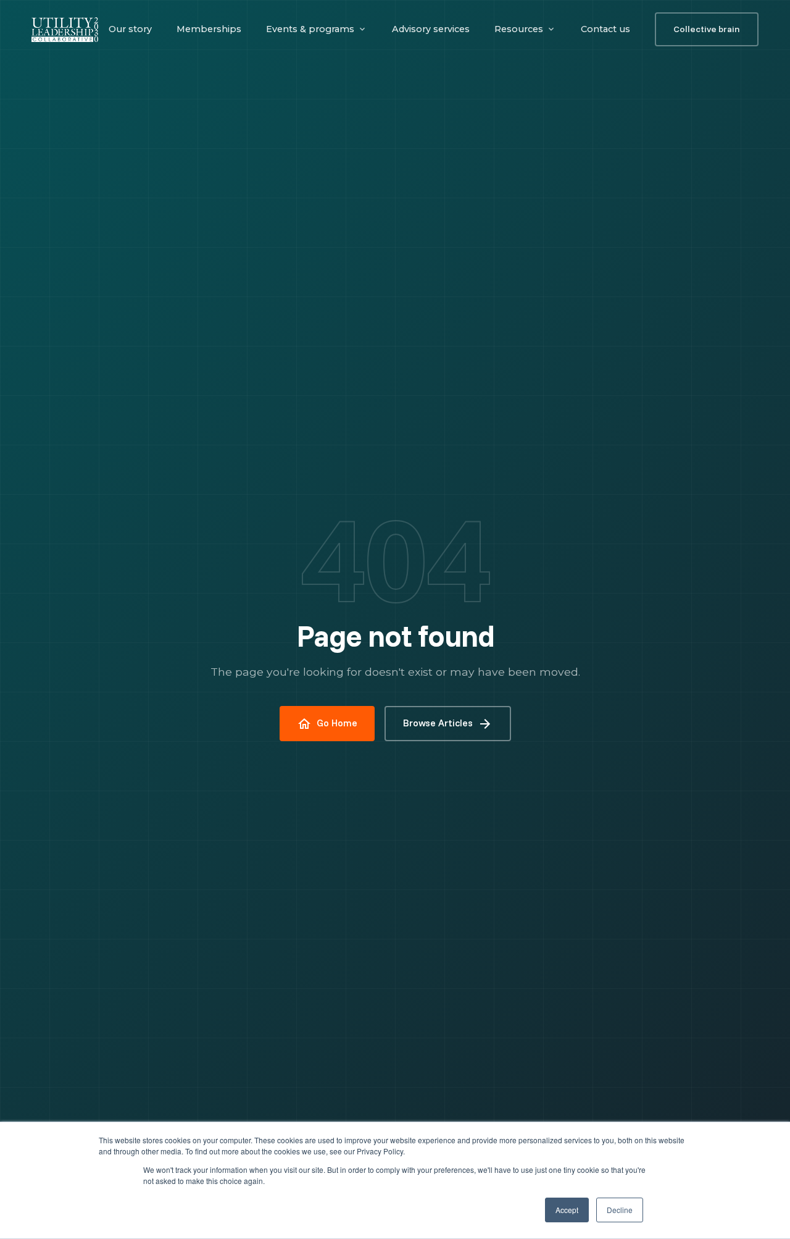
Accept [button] (566, 1209)
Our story (130, 29)
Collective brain (706, 29)
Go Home (327, 723)
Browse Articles (448, 723)
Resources (518, 29)
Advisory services (431, 29)
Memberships (209, 29)
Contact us (605, 29)
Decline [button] (620, 1209)
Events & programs (310, 29)
